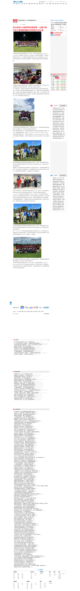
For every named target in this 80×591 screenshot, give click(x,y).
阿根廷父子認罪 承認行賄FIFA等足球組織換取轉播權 (24, 461)
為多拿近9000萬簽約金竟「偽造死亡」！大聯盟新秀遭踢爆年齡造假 (27, 352)
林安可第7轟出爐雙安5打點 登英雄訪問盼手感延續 (24, 450)
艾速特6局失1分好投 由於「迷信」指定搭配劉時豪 (62, 131)
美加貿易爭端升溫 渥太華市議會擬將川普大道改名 (62, 128)
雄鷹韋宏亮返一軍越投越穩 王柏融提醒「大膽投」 (24, 446)
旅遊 (55, 3)
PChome (57, 1)
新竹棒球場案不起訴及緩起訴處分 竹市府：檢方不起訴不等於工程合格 (28, 344)
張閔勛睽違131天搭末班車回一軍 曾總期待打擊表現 (62, 189)
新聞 (14, 22)
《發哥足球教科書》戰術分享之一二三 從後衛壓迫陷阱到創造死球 (27, 390)
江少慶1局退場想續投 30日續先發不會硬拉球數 (23, 464)
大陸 (66, 3)
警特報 (63, 573)
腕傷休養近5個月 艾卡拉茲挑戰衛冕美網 (60, 182)
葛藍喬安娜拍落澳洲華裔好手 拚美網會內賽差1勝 (24, 502)
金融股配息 (61, 20)
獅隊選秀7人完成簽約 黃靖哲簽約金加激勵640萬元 (62, 187)
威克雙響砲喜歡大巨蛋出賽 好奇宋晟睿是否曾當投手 (24, 537)
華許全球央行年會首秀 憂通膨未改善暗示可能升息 (62, 114)
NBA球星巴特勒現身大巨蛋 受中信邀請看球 (23, 522)
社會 (22, 3)
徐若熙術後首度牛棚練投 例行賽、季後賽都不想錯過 (24, 564)
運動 (22, 311)
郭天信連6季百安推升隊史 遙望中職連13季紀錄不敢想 (25, 442)
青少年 (42, 311)
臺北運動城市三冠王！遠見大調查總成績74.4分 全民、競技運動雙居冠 (28, 510)
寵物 (22, 573)
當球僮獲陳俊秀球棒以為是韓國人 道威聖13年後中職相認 (25, 545)
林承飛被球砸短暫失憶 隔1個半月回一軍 (22, 553)
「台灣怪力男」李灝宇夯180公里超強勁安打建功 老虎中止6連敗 (27, 534)
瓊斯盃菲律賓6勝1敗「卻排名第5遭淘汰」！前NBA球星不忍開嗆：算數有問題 (29, 565)
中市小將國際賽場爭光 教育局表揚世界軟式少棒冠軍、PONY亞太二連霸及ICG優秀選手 (31, 485)
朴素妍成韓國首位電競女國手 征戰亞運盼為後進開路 (24, 488)
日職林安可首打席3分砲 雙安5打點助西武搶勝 (23, 449)
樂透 (54, 573)
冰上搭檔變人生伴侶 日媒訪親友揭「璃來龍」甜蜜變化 (24, 514)
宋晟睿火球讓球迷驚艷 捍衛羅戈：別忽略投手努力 (24, 516)
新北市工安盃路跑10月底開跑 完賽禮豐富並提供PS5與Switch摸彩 (27, 557)
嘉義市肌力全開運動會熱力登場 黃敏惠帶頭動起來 (24, 394)
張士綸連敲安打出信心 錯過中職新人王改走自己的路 (24, 476)
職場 (32, 3)
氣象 (59, 571)
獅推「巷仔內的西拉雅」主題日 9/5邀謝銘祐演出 (62, 204)
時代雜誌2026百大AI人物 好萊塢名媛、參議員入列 (62, 108)
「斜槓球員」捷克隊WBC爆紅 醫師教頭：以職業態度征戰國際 (64, 201)
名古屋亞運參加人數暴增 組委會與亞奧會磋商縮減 (24, 530)
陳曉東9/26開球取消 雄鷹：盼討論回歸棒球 (61, 186)
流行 (22, 578)
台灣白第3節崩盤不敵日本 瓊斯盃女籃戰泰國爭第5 (24, 445)
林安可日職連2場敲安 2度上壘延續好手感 (22, 511)
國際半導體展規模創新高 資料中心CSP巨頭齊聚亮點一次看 (64, 116)
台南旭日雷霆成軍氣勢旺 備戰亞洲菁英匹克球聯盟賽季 (25, 546)
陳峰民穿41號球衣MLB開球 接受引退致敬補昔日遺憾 (24, 533)
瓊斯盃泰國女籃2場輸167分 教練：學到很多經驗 (23, 448)
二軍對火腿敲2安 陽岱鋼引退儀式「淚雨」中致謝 (24, 489)
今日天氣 (52, 22)
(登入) (66, 1)
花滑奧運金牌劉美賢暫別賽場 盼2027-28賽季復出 (24, 527)
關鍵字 (50, 581)
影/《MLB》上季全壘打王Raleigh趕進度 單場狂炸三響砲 (25, 550)
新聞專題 (41, 571)
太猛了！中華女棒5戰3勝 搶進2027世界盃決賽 (23, 456)
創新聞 (24, 24)
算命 (49, 573)
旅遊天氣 (59, 576)
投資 (40, 585)
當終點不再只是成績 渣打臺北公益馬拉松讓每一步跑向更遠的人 (26, 508)
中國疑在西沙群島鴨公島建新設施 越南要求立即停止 (62, 124)
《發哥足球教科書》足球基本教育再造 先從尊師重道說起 (25, 523)
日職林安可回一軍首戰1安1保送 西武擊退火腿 (23, 538)
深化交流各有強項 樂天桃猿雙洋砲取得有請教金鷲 (24, 454)
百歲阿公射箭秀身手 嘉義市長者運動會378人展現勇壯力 (25, 525)
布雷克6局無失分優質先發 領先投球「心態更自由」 (24, 453)
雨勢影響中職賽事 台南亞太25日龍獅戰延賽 (23, 554)
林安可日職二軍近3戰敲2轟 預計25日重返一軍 (23, 562)
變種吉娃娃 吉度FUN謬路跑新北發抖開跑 (22, 566)
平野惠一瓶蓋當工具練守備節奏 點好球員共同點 (23, 542)
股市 (53, 1)
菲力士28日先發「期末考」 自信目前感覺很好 (23, 541)
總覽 (40, 583)
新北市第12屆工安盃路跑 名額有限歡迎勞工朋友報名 (24, 549)
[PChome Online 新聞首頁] (26, 1)
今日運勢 (56, 20)
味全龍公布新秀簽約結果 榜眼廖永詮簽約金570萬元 (24, 441)
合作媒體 (60, 1)
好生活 (45, 583)
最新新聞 (54, 175)
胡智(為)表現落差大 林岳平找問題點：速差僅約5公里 (24, 465)
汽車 (61, 3)
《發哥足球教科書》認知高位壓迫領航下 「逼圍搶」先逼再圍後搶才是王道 (28, 556)
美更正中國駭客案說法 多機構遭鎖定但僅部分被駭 (62, 118)
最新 (14, 573)
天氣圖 (59, 578)
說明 (63, 1)
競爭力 (36, 311)
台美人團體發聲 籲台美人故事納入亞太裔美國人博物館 (63, 126)
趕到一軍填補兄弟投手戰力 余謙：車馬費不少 (23, 519)
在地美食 (28, 311)
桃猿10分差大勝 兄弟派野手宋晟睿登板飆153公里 (24, 539)
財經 (24, 3)
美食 (39, 311)
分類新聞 (15, 571)
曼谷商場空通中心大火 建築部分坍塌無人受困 (61, 113)
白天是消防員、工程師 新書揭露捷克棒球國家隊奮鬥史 (62, 191)
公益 (44, 585)
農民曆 (52, 20)
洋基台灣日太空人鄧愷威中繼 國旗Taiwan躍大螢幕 (24, 500)
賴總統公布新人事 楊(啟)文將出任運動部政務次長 (23, 483)
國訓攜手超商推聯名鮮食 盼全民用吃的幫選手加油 (24, 560)
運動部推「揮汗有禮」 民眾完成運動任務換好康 (23, 487)
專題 (17, 3)
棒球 (20, 311)
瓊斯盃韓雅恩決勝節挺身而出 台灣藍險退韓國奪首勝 (24, 507)
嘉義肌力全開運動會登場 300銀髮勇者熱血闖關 (23, 458)
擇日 (49, 576)
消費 (53, 3)
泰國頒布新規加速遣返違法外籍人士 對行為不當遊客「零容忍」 (64, 111)
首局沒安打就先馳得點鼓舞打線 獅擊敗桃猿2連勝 (24, 439)
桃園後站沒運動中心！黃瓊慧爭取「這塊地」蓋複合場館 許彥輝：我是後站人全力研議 (30, 503)
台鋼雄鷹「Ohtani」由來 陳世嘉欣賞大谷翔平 (61, 177)
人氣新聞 (54, 105)
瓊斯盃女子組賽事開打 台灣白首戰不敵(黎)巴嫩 (23, 518)
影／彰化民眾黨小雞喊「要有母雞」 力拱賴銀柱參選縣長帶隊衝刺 (27, 343)
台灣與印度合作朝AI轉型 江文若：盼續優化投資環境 (62, 138)
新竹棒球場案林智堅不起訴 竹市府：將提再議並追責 (24, 342)
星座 (37, 3)
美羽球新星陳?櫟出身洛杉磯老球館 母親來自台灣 (24, 531)
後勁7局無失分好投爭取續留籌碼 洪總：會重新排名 (24, 477)
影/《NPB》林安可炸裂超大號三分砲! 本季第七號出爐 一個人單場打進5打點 (28, 457)
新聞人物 (32, 571)
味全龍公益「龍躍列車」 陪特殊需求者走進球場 (61, 199)
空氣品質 (56, 22)
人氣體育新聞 (62, 105)
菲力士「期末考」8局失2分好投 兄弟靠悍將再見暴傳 (24, 438)
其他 (22, 584)
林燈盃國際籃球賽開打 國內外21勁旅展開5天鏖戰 (24, 479)
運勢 (34, 3)
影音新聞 (15, 581)
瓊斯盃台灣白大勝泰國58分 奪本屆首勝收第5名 (61, 179)
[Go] (50, 2)
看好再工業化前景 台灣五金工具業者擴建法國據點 (62, 123)
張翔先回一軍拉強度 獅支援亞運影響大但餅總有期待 (24, 350)
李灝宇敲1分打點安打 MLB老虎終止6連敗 (22, 535)
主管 (25, 311)
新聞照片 (28, 581)
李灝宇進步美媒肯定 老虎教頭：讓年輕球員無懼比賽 (24, 504)
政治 (19, 3)
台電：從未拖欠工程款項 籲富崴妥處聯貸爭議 (61, 119)
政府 (63, 3)
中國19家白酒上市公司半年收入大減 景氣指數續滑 (62, 121)
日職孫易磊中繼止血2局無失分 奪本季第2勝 (61, 181)
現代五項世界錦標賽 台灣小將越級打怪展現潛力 (23, 475)
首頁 (14, 3)
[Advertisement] (31, 323)
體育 (44, 3)
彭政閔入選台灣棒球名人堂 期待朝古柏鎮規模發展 (24, 512)
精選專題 (41, 573)
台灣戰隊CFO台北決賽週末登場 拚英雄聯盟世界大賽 (24, 460)
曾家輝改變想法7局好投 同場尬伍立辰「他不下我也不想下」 (26, 452)
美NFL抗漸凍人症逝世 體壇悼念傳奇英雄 (22, 496)
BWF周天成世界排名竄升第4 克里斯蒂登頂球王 (23, 561)
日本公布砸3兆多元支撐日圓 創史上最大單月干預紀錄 (63, 109)
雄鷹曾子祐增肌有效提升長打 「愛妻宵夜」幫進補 (23, 481)
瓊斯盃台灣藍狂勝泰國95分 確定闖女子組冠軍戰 (23, 480)
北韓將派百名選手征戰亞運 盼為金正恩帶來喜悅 (23, 526)
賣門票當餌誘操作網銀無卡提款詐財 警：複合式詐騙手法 (29, 20)
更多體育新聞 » (47, 313)
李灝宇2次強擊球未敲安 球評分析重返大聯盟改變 (24, 499)
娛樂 (42, 3)
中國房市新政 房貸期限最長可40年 (59, 134)
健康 (39, 3)
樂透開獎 (64, 22)
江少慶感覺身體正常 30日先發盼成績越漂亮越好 (62, 194)
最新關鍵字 (50, 583)
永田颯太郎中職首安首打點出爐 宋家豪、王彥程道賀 (24, 484)
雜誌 (58, 3)
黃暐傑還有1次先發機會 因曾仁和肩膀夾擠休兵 (23, 468)
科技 (27, 3)
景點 (31, 311)
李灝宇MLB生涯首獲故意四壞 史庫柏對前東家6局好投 (63, 206)
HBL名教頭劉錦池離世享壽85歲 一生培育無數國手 (24, 491)
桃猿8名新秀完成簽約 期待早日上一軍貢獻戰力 (23, 558)
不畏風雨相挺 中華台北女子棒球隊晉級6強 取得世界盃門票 (25, 472)
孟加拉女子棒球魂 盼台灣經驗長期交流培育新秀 (23, 529)
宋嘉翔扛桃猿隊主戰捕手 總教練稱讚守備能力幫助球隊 (63, 184)
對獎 (54, 571)
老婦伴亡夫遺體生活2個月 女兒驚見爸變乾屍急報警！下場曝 (64, 133)
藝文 (44, 584)
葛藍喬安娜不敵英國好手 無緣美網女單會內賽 (61, 208)
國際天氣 (59, 577)
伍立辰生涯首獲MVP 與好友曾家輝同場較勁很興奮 (24, 506)
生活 (47, 3)
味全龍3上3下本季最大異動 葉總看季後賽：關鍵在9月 (63, 196)
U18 (18, 311)
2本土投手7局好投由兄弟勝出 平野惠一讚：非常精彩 (24, 515)
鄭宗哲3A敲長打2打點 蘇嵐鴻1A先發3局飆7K (23, 473)
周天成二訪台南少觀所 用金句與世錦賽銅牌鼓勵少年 (24, 552)
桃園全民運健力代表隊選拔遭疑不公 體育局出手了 (23, 495)
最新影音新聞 (62, 175)
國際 (29, 3)
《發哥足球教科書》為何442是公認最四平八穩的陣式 (24, 469)
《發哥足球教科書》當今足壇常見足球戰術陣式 (23, 492)
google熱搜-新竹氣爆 (57, 32)
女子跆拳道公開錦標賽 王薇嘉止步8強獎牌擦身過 (24, 462)
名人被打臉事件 (57, 35)
